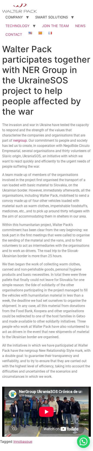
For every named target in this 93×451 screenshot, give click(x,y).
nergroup (20, 140)
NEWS (80, 26)
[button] (83, 441)
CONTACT (13, 34)
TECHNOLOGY (17, 26)
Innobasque (22, 441)
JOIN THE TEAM (55, 26)
